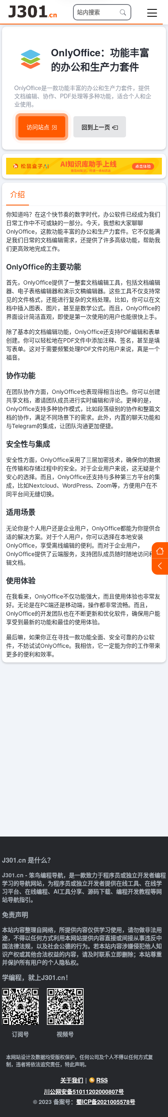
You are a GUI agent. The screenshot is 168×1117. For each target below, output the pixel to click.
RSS (102, 1080)
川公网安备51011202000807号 (84, 1091)
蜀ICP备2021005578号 (105, 1101)
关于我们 (71, 1080)
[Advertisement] (84, 750)
